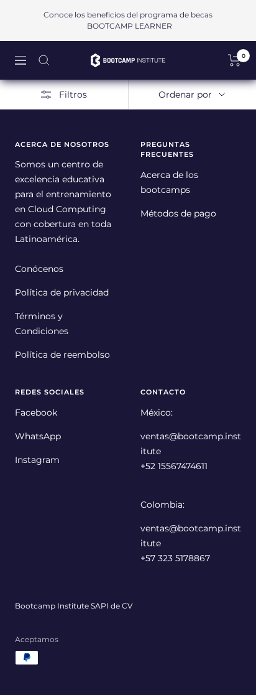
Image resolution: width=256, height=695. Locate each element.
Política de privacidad (62, 292)
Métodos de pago (178, 213)
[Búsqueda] (44, 60)
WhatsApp (38, 436)
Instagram (37, 459)
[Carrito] (234, 60)
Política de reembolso (62, 354)
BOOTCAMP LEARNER (129, 25)
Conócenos (39, 268)
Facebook (36, 412)
